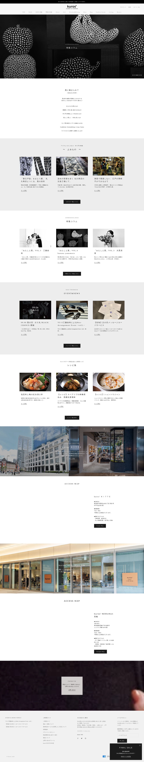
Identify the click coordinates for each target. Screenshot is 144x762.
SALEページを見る (126, 756)
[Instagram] (85, 738)
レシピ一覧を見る (72, 417)
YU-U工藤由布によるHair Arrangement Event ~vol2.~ (18, 721)
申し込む (122, 740)
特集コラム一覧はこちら (72, 273)
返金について (46, 737)
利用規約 (45, 729)
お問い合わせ (72, 690)
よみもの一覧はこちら (72, 201)
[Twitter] (81, 738)
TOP (23, 12)
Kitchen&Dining (74, 12)
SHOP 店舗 (39, 12)
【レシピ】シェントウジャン (107, 394)
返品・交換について (48, 724)
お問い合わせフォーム (49, 740)
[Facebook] (77, 738)
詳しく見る (72, 458)
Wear (84, 12)
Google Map (100, 525)
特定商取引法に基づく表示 (50, 735)
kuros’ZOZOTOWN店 (48, 743)
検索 (129, 7)
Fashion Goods (101, 12)
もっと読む (24, 190)
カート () (137, 7)
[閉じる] (140, 745)
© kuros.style (11, 756)
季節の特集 (49, 12)
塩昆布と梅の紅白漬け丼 (32, 394)
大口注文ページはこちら (83, 731)
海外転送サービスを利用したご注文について (54, 726)
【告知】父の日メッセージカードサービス (16, 724)
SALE (30, 12)
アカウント (123, 7)
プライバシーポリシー (49, 732)
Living (111, 12)
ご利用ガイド (46, 721)
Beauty (119, 12)
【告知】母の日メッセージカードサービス (16, 726)
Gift (64, 12)
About (58, 12)
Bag (91, 12)
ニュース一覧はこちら (72, 345)
